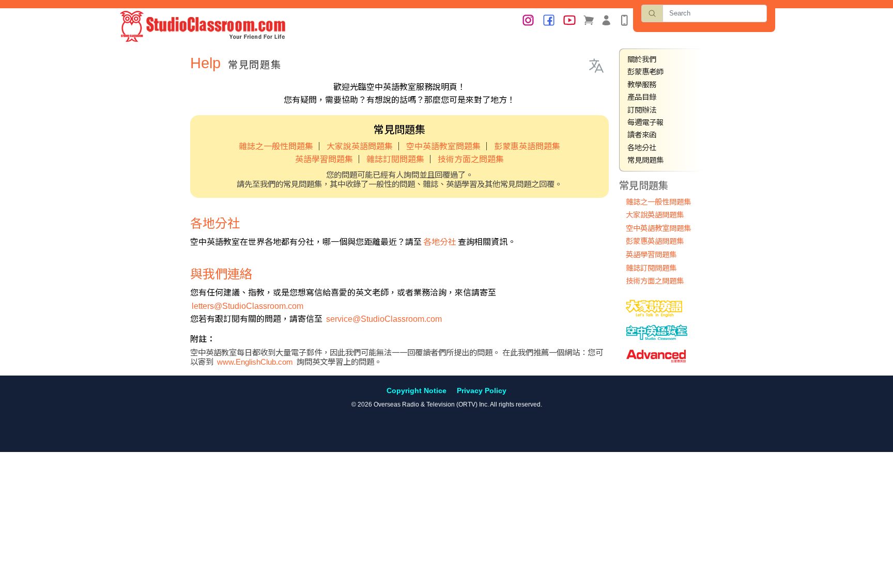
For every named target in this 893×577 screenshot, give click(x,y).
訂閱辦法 (641, 110)
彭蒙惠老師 (645, 72)
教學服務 (641, 85)
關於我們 (641, 59)
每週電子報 (645, 122)
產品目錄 (641, 97)
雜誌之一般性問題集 (276, 146)
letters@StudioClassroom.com (247, 306)
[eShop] (588, 19)
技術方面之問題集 (471, 159)
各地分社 (439, 242)
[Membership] (606, 19)
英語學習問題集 (324, 159)
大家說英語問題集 (360, 146)
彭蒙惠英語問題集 (527, 146)
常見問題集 (645, 160)
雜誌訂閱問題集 (395, 159)
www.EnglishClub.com (255, 361)
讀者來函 (641, 135)
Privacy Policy (481, 390)
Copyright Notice (416, 390)
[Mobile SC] (624, 19)
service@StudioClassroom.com (384, 319)
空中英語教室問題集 (443, 146)
